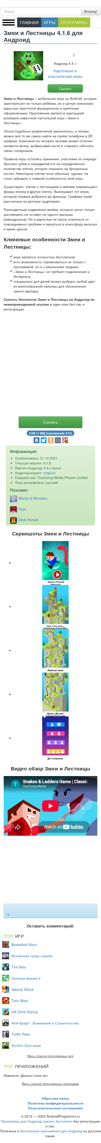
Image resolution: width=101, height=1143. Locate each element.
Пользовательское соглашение (55, 1108)
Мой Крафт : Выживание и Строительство (45, 1023)
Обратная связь (55, 1098)
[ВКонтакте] (36, 440)
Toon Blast (20, 1000)
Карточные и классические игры (65, 73)
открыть (49, 472)
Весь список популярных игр (50, 1055)
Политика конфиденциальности (55, 1103)
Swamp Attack (23, 989)
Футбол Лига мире (26, 1045)
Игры (49, 22)
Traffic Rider (21, 1034)
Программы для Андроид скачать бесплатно (37, 1121)
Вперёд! (90, 11)
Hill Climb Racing (25, 1011)
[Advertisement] (50, 365)
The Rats (19, 967)
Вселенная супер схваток (32, 955)
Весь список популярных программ (50, 1083)
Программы (74, 22)
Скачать (65, 88)
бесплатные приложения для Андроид (51, 1130)
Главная (29, 22)
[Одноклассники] (51, 440)
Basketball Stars (24, 944)
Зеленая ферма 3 (26, 978)
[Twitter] (44, 440)
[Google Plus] (65, 440)
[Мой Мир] (58, 440)
